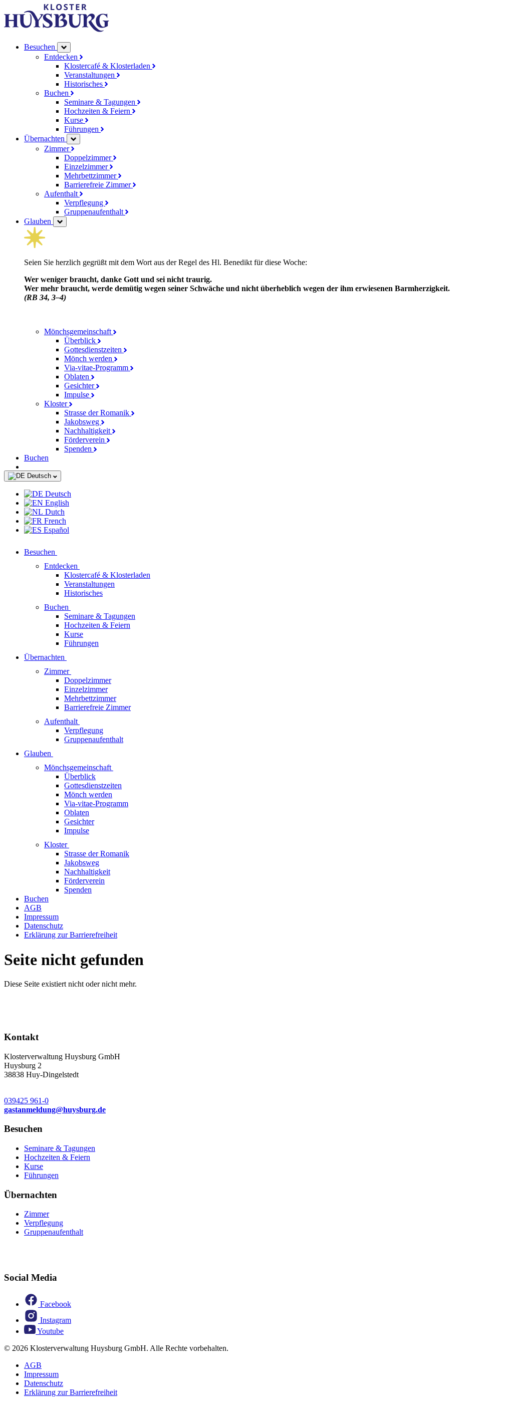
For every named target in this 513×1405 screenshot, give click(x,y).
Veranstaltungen (90, 75)
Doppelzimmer (88, 157)
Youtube (50, 1331)
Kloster (56, 403)
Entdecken (62, 57)
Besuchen (40, 47)
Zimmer (57, 148)
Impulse (77, 394)
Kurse (74, 120)
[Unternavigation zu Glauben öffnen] (59, 753)
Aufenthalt (62, 193)
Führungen (82, 129)
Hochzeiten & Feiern (98, 111)
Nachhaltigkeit (88, 430)
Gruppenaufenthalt (94, 211)
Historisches (84, 84)
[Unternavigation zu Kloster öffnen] (75, 844)
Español (55, 530)
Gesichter (80, 385)
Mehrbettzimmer (91, 175)
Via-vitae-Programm (97, 367)
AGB (33, 907)
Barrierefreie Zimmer (98, 184)
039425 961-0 (26, 1100)
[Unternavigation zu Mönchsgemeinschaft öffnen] (119, 767)
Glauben (38, 221)
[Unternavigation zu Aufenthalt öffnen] (86, 721)
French (54, 521)
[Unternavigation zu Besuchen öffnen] (63, 552)
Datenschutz (43, 925)
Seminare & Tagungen (100, 102)
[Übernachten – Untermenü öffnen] (73, 139)
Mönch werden (89, 358)
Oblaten (77, 376)
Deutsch (39, 476)
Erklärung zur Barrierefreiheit (70, 934)
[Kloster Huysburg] (56, 29)
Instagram (54, 1320)
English (56, 503)
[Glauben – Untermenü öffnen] (60, 221)
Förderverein (85, 439)
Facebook (54, 1304)
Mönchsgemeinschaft (78, 331)
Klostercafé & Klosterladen (108, 66)
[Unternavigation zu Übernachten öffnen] (73, 657)
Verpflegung (84, 202)
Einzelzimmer (87, 166)
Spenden (79, 448)
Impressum (41, 916)
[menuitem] (266, 494)
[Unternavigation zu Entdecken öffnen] (86, 566)
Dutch (54, 512)
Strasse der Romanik (97, 412)
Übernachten (45, 138)
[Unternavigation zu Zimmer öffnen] (77, 671)
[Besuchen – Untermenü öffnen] (64, 47)
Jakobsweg (82, 421)
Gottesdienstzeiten (94, 349)
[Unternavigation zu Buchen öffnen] (77, 607)
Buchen (57, 93)
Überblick (81, 340)
